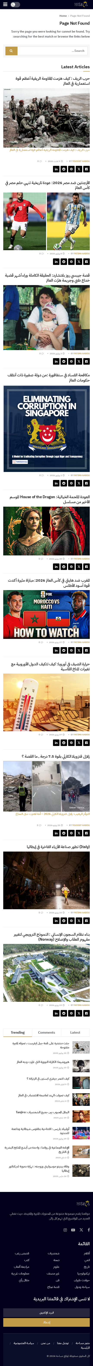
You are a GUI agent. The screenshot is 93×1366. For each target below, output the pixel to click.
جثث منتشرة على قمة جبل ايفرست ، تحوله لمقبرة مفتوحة (41, 1045)
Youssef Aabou (81, 161)
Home (63, 16)
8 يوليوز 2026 (56, 253)
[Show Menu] (5, 4)
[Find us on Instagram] (65, 1230)
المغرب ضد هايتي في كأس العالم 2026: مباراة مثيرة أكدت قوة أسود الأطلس (49, 582)
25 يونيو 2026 (54, 825)
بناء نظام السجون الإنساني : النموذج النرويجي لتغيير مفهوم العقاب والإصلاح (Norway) (52, 936)
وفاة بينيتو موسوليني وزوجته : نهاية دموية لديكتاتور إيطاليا (39, 1168)
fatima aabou (82, 253)
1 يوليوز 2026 (56, 475)
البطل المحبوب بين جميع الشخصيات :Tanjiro (42, 1112)
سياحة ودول (82, 1287)
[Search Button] (11, 51)
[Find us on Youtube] (73, 1230)
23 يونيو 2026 (55, 1005)
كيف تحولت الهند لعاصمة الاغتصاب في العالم (43, 1095)
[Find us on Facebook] (89, 1230)
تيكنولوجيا (83, 1273)
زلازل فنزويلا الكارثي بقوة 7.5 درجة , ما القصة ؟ (56, 756)
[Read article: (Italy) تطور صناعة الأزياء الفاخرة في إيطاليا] (46, 880)
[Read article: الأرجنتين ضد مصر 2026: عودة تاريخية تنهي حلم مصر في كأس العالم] (46, 221)
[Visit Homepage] (81, 4)
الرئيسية (85, 1348)
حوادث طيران (82, 1280)
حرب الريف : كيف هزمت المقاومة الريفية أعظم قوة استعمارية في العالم (53, 80)
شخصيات (53, 1253)
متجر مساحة (83, 1343)
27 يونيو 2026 (55, 642)
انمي (87, 1260)
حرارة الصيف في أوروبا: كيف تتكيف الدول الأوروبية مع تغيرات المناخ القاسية (50, 666)
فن (57, 1280)
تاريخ (87, 1267)
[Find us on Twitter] (81, 1230)
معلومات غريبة (20, 1273)
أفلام (87, 1253)
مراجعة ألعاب (21, 1267)
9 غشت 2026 (54, 161)
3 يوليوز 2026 (56, 353)
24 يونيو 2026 (55, 912)
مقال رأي (24, 1280)
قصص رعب (22, 1253)
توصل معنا (63, 1343)
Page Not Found (80, 16)
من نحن (45, 1343)
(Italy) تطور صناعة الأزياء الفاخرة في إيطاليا (58, 847)
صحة (56, 1260)
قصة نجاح (53, 1287)
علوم (56, 1267)
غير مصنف (53, 1273)
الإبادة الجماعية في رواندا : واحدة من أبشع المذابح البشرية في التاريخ (37, 1149)
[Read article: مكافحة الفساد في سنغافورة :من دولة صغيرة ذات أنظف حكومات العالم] (46, 428)
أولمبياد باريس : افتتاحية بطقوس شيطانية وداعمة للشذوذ (40, 1131)
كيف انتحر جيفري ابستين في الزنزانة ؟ (48, 1078)
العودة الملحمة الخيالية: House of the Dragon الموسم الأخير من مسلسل (50, 499)
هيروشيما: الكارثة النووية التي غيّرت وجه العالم (43, 1062)
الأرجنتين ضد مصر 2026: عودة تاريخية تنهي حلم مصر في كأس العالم (47, 185)
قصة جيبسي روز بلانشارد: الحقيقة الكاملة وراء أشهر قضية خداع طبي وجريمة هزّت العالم (47, 277)
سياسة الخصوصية (24, 1343)
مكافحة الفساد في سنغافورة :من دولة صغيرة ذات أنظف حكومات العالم (49, 377)
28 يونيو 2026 (55, 558)
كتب (26, 1260)
